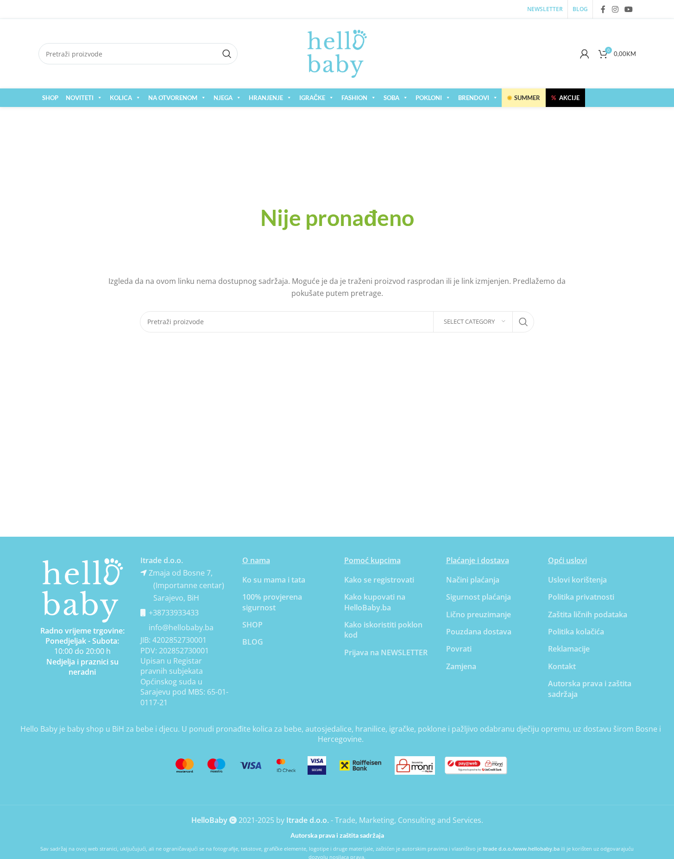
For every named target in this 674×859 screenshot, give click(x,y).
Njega (223, 97)
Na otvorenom (172, 97)
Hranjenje (266, 97)
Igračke (312, 97)
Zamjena (461, 666)
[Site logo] (337, 53)
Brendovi (473, 97)
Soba (391, 97)
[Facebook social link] (603, 9)
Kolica (121, 97)
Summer (523, 97)
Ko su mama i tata (273, 580)
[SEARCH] (523, 321)
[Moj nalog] (584, 53)
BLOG (252, 642)
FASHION (354, 97)
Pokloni (429, 97)
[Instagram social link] (615, 9)
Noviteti (80, 97)
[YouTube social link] (628, 9)
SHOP (50, 97)
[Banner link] (82, 590)
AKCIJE (565, 97)
